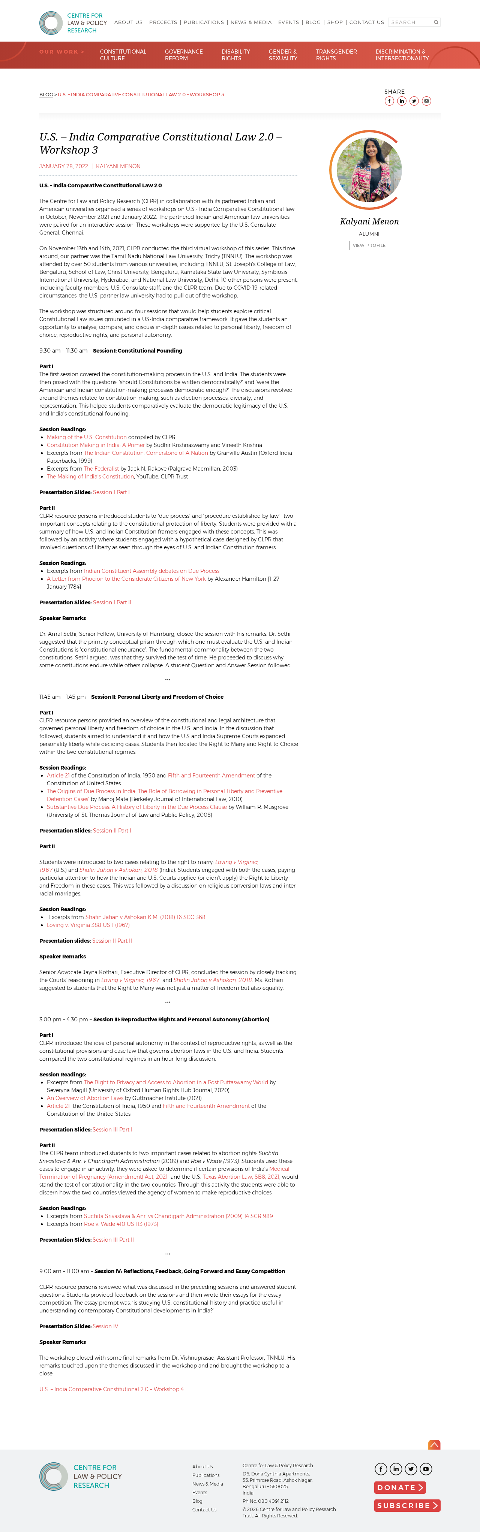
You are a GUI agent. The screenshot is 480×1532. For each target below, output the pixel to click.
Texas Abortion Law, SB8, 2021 (241, 1176)
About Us (128, 22)
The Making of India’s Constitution (90, 476)
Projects (163, 22)
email (427, 101)
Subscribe (404, 1505)
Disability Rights (236, 55)
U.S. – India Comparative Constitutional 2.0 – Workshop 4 (111, 1389)
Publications (204, 22)
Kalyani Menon (118, 166)
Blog (313, 22)
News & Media (251, 22)
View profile (369, 245)
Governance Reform (184, 55)
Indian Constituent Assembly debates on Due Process (151, 571)
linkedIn (402, 101)
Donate (397, 1487)
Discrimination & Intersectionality (402, 55)
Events (288, 22)
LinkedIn (396, 1469)
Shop (335, 22)
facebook (389, 101)
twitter (414, 101)
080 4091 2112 (273, 1501)
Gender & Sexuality (283, 55)
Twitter (411, 1469)
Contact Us (367, 22)
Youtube (426, 1469)
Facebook (381, 1469)
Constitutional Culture (123, 55)
